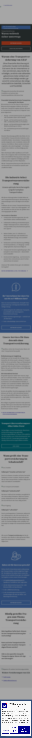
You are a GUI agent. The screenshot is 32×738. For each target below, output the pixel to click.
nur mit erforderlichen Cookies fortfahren (14, 730)
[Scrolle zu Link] (4, 705)
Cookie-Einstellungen (6, 729)
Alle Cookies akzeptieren (24, 729)
